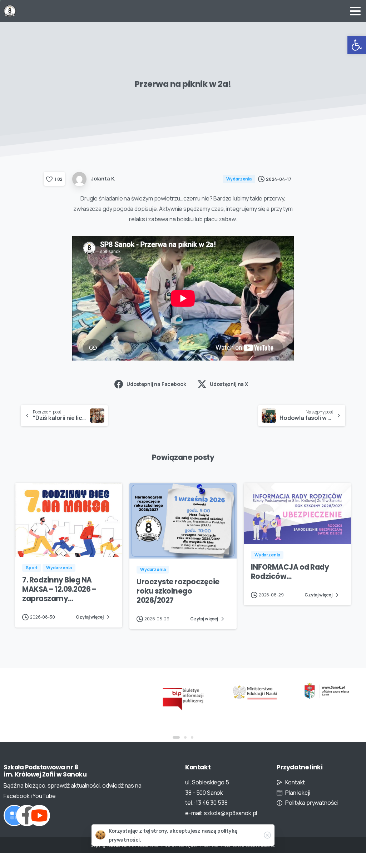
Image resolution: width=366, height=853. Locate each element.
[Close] (267, 835)
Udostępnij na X (229, 384)
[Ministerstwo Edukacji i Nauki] (254, 692)
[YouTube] (39, 815)
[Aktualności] (14, 815)
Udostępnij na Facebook (156, 384)
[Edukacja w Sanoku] (326, 691)
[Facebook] (27, 815)
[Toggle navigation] (355, 11)
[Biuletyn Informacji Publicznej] (183, 698)
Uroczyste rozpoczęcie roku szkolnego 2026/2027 (178, 591)
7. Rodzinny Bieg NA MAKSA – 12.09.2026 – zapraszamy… (59, 589)
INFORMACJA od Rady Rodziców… (290, 571)
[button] (356, 45)
